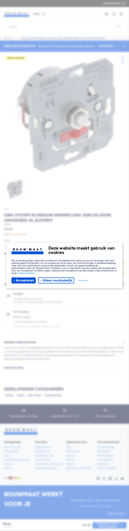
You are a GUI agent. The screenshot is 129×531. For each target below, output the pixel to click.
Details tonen (83, 280)
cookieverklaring (25, 273)
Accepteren (25, 280)
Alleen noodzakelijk (57, 280)
